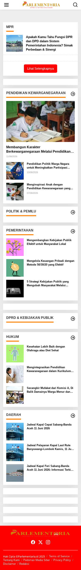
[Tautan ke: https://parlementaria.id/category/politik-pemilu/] (72, 212)
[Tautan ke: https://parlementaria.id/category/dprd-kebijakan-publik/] (72, 318)
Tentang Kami (11, 560)
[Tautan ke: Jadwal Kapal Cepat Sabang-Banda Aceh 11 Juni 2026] (15, 431)
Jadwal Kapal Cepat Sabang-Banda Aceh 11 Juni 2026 (49, 426)
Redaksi (24, 563)
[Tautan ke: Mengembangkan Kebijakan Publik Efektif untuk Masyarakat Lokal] (15, 247)
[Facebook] (33, 542)
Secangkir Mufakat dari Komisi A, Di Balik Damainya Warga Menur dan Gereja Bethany (50, 390)
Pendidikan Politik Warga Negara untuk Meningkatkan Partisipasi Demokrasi (48, 166)
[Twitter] (40, 542)
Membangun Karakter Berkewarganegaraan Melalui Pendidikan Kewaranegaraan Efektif (38, 149)
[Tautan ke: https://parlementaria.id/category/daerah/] (72, 415)
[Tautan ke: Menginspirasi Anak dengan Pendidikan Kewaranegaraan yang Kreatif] (15, 191)
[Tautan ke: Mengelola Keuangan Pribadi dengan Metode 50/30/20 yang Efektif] (15, 268)
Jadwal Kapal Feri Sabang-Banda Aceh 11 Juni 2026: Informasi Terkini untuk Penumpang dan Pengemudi (50, 468)
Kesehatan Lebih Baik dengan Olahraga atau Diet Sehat (46, 348)
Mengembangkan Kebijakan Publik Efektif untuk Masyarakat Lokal (49, 242)
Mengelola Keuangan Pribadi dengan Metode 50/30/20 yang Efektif (50, 262)
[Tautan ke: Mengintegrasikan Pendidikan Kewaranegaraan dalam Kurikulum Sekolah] (15, 374)
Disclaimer (9, 563)
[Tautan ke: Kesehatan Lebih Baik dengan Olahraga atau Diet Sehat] (15, 353)
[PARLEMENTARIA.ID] (41, 4)
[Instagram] (48, 542)
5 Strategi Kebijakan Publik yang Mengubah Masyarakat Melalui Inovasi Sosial (48, 283)
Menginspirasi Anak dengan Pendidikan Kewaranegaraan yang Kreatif (48, 186)
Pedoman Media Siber (36, 560)
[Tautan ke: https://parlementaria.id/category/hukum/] (72, 337)
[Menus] (6, 5)
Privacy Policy (62, 560)
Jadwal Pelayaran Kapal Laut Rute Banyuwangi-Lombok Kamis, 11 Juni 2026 (50, 447)
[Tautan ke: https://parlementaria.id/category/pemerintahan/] (72, 231)
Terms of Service (59, 556)
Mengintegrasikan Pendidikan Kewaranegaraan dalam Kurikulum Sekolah (49, 369)
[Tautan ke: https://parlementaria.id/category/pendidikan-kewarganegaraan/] (72, 93)
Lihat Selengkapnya (40, 68)
